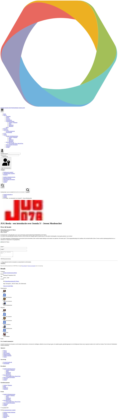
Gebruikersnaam (4, 153)
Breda (10, 123)
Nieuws (5, 115)
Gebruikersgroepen (10, 121)
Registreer (5, 174)
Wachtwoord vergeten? (8, 172)
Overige (7, 147)
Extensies (8, 118)
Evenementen (9, 120)
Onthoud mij (5, 156)
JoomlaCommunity (7, 355)
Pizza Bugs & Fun (10, 142)
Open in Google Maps (8, 286)
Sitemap (5, 417)
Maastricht (11, 126)
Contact (5, 356)
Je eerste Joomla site (10, 131)
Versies (7, 117)
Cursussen (8, 146)
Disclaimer (5, 414)
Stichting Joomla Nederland (9, 412)
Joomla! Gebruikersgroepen (12, 136)
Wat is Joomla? (6, 353)
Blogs (7, 127)
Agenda (5, 134)
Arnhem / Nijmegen (13, 122)
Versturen (3, 263)
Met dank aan (6, 416)
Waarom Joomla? (7, 354)
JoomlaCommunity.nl (7, 194)
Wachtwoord (3, 155)
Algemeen (8, 116)
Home (4, 114)
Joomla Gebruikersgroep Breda (10, 272)
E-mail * (2, 249)
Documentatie (9, 132)
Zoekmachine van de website (7, 192)
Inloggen (2, 169)
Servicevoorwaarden (31, 265)
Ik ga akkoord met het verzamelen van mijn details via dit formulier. (16, 262)
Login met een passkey (5, 168)
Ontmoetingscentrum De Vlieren (12, 281)
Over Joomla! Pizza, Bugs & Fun (16, 143)
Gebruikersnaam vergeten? (9, 173)
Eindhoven (11, 125)
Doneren (5, 413)
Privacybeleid (24, 265)
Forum (4, 133)
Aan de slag (5, 130)
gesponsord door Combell (9, 410)
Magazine (5, 128)
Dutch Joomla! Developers (12, 144)
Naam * (2, 246)
